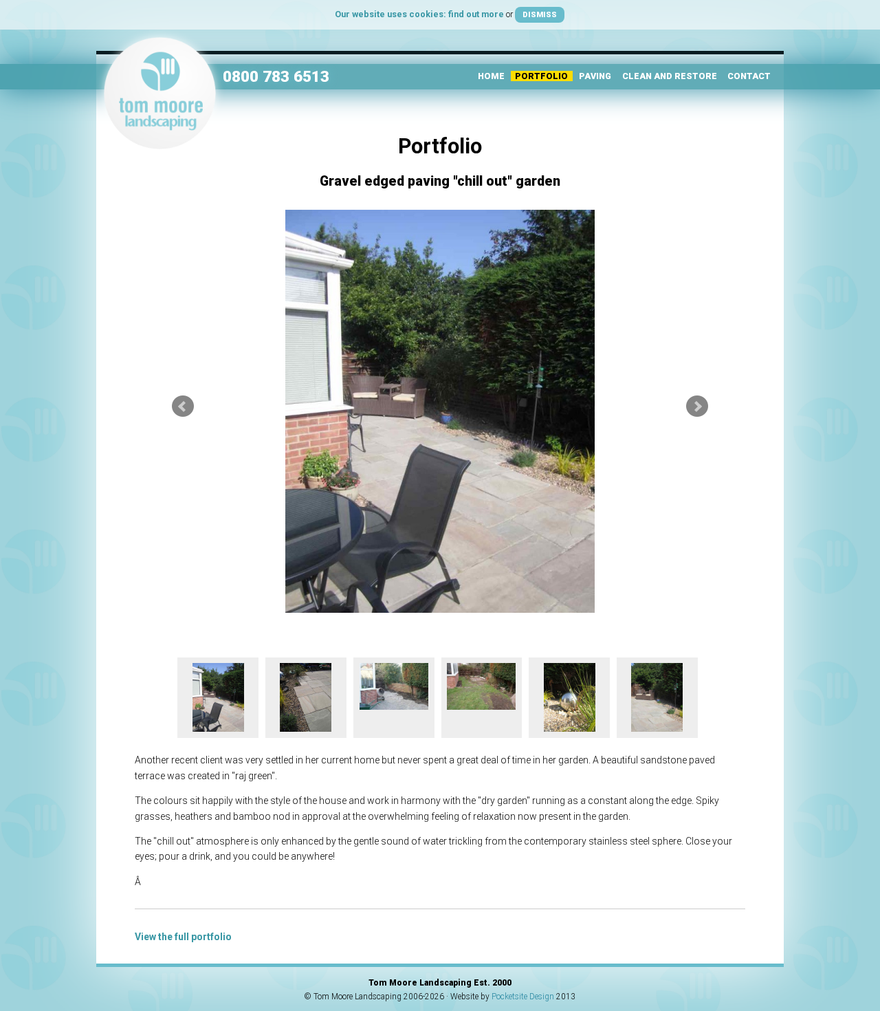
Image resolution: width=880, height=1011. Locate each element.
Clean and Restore (669, 76)
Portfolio (541, 76)
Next (697, 406)
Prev (183, 406)
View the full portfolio (183, 936)
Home (491, 76)
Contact (749, 76)
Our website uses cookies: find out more (419, 14)
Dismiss (539, 14)
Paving (595, 76)
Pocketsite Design (523, 996)
